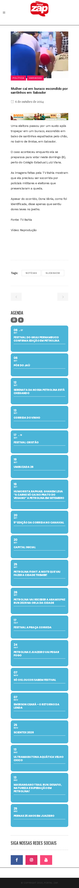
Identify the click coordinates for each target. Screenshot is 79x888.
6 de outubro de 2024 (29, 102)
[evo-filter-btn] (14, 320)
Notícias (31, 273)
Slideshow (53, 273)
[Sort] (21, 320)
